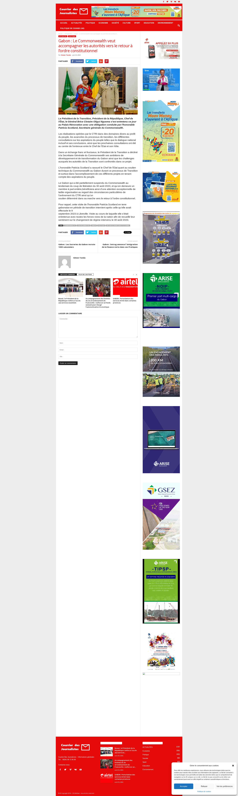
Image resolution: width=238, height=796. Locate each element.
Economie (103, 23)
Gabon (94, 225)
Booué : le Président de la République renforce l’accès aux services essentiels (69, 300)
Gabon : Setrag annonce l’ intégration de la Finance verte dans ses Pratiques (120, 245)
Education (149, 23)
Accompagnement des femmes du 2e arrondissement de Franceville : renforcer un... (125, 763)
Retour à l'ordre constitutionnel (118, 225)
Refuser (204, 786)
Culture (127, 23)
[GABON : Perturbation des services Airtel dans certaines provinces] (125, 287)
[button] (233, 765)
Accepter (183, 786)
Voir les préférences (225, 786)
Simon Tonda (66, 55)
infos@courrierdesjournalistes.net (82, 765)
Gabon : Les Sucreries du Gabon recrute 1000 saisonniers (76, 245)
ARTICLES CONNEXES (67, 274)
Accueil (63, 23)
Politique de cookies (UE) (72, 28)
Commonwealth (70, 225)
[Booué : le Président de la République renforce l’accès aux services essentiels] (70, 287)
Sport (137, 23)
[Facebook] (163, 2)
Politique (90, 23)
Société (115, 23)
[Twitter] (167, 2)
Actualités (76, 23)
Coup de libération (83, 225)
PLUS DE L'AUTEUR (85, 274)
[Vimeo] (171, 2)
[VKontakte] (175, 2)
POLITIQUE (101, 225)
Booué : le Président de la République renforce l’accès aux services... (126, 750)
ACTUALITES (62, 36)
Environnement (165, 23)
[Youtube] (179, 2)
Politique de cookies (204, 791)
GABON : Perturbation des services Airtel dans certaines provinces (124, 300)
